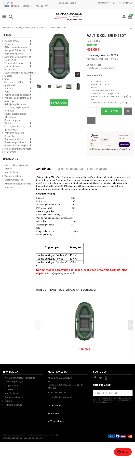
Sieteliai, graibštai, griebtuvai (13, 84)
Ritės (7, 79)
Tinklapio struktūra (11, 6)
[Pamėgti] (128, 111)
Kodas (90, 41)
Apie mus (9, 187)
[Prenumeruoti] (129, 393)
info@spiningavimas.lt (61, 273)
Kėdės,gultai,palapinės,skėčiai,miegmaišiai (26, 72)
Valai (7, 91)
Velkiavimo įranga (13, 53)
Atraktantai (10, 117)
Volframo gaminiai (14, 133)
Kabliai (7, 123)
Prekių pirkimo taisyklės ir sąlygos (16, 166)
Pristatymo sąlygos (13, 176)
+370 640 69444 (41, 6)
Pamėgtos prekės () (106, 3)
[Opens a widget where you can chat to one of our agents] (123, 452)
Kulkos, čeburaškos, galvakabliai (14, 128)
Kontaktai (27, 6)
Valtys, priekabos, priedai (17, 94)
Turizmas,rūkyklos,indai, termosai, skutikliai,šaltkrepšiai (16, 110)
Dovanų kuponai (12, 120)
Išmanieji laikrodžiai (14, 63)
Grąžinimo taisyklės (13, 180)
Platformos (10, 152)
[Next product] (132, 28)
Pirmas (6, 35)
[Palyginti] (91, 120)
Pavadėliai (9, 136)
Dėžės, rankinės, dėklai (15, 47)
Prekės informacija (69, 169)
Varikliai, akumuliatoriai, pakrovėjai (16, 99)
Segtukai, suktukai (13, 139)
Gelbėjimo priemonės (15, 104)
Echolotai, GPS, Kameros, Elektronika (17, 58)
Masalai (8, 75)
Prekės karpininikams (15, 142)
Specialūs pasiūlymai (14, 381)
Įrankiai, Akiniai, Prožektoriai (12, 68)
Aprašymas (44, 169)
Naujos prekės (11, 385)
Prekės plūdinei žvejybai (16, 145)
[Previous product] (130, 28)
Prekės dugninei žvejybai (17, 148)
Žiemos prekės (12, 41)
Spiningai (9, 88)
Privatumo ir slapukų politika (17, 184)
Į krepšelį (114, 111)
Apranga (9, 44)
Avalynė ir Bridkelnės (15, 50)
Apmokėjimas (11, 172)
